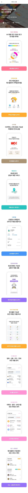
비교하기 (14, 115)
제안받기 (14, 207)
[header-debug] (25, 2)
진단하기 (14, 68)
